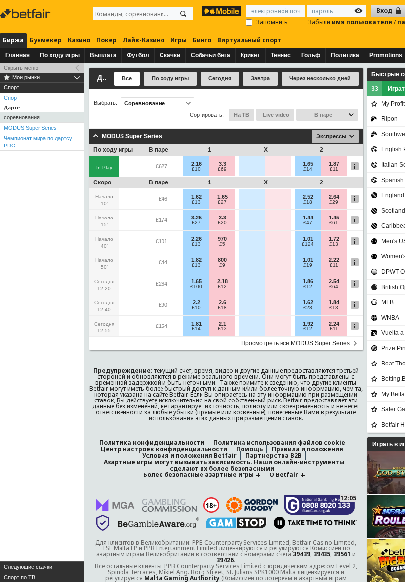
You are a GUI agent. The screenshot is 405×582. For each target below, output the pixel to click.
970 (222, 238)
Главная (17, 55)
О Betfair (283, 475)
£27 (222, 202)
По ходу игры (60, 55)
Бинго (202, 40)
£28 (307, 307)
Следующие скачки (28, 567)
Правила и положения (307, 449)
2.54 (334, 281)
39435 (321, 554)
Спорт (11, 98)
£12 (222, 286)
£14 (307, 169)
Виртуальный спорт (249, 40)
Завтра (260, 78)
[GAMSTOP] (236, 522)
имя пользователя (363, 22)
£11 (334, 169)
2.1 (222, 323)
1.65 (308, 163)
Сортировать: (207, 115)
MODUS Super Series (30, 128)
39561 (342, 554)
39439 (301, 554)
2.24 (334, 323)
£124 (308, 244)
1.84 (334, 302)
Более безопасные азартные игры (198, 475)
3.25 (196, 217)
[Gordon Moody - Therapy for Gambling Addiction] (252, 505)
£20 (222, 222)
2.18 (222, 281)
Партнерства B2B (273, 455)
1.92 (308, 323)
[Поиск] (183, 14)
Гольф (311, 55)
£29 (333, 202)
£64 (333, 286)
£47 (307, 222)
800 (222, 259)
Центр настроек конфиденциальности (164, 449)
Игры (178, 40)
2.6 (222, 302)
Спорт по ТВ (19, 577)
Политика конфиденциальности (151, 442)
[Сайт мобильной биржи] (221, 11)
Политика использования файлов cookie (279, 442)
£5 (222, 244)
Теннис (281, 55)
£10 (196, 169)
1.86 (308, 281)
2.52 (308, 196)
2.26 (196, 238)
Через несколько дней (320, 78)
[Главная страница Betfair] (26, 13)
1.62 (196, 196)
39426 (225, 560)
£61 (333, 222)
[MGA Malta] (115, 505)
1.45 (334, 217)
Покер (106, 40)
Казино (79, 40)
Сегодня (219, 78)
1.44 (308, 217)
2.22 (334, 259)
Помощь (249, 449)
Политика (345, 55)
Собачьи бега (210, 55)
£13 (196, 202)
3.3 (222, 163)
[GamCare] (319, 505)
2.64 (334, 196)
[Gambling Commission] (169, 505)
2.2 (196, 302)
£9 (222, 265)
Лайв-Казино (143, 40)
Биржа (13, 40)
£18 (307, 202)
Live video (275, 115)
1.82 (196, 259)
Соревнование (144, 103)
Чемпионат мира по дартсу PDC (38, 141)
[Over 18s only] (211, 505)
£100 (196, 286)
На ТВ (241, 115)
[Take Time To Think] (315, 523)
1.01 (308, 238)
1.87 (334, 163)
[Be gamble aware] (158, 523)
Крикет (250, 55)
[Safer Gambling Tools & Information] (103, 523)
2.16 (196, 163)
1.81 (196, 323)
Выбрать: (105, 103)
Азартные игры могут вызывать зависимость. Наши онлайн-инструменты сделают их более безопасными (224, 465)
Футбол (138, 55)
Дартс (12, 107)
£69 (222, 169)
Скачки (170, 55)
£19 (307, 265)
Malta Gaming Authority (182, 578)
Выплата (103, 55)
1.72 (334, 238)
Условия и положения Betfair (189, 455)
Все (127, 78)
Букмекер (46, 40)
